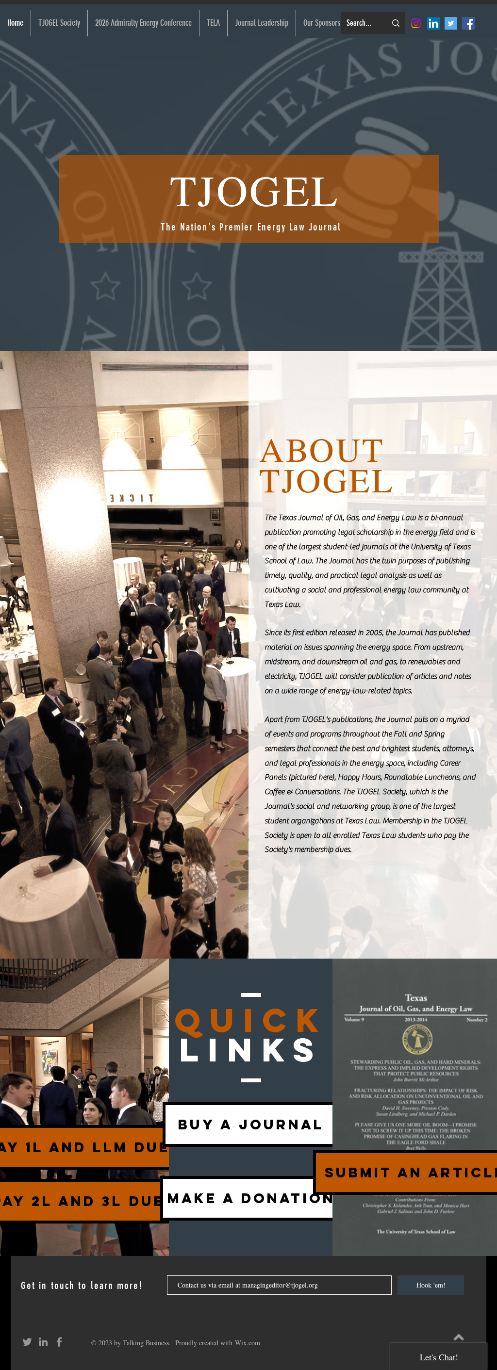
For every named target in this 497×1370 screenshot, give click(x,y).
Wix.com (247, 1342)
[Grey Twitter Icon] (27, 1342)
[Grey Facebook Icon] (59, 1342)
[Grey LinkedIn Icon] (43, 1342)
